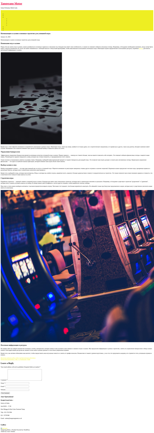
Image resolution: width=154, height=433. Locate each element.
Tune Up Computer (13, 20)
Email (3, 386)
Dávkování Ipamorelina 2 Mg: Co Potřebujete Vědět (15, 359)
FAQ (5, 28)
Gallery (6, 30)
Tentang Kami (8, 15)
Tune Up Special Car (14, 22)
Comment (4, 380)
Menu (2, 11)
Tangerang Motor (11, 3)
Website (3, 389)
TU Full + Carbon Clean (15, 25)
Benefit (6, 27)
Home (6, 14)
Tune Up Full (11, 23)
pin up (141, 48)
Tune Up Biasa (12, 19)
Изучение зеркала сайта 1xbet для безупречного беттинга (18, 358)
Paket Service (8, 17)
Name (3, 383)
